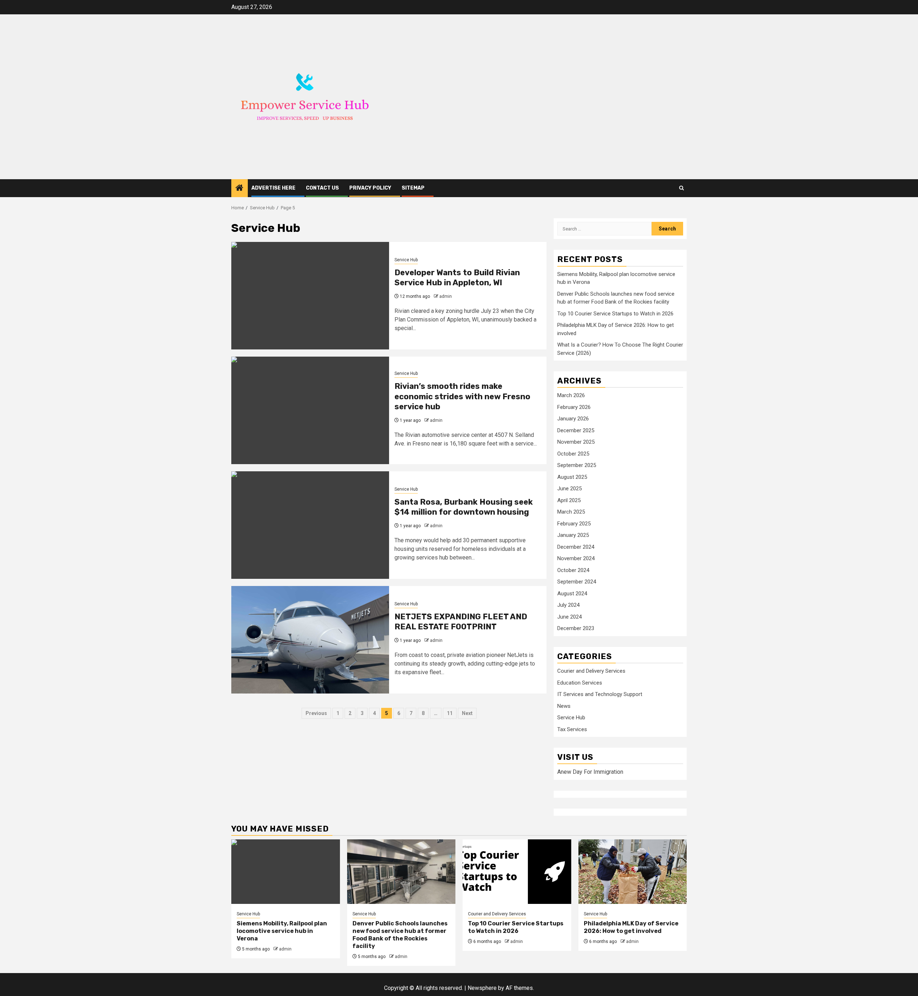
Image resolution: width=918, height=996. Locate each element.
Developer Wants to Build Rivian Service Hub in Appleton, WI (457, 278)
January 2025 (573, 535)
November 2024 (576, 558)
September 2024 (576, 581)
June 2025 (569, 488)
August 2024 (572, 593)
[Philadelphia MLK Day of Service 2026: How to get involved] (632, 871)
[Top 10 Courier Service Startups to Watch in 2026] (517, 871)
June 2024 (569, 617)
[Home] (239, 189)
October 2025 (573, 454)
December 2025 (575, 430)
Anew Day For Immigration (590, 771)
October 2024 (573, 570)
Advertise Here (273, 188)
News (564, 706)
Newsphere (482, 988)
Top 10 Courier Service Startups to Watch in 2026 (615, 313)
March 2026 (571, 395)
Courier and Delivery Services (591, 671)
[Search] (681, 188)
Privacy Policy (370, 188)
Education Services (579, 683)
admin (445, 296)
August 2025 (572, 477)
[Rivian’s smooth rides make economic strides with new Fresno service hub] (310, 410)
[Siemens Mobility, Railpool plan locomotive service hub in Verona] (285, 871)
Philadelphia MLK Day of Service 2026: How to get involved (631, 927)
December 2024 (575, 547)
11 (450, 713)
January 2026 (573, 418)
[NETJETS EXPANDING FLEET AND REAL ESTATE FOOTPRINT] (310, 640)
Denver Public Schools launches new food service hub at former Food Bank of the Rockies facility (400, 934)
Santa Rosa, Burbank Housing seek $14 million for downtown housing (463, 507)
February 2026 (574, 407)
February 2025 (574, 523)
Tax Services (572, 729)
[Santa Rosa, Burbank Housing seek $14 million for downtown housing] (310, 525)
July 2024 (568, 605)
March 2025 (571, 512)
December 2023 (575, 628)
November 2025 (576, 442)
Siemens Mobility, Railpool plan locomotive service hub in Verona (282, 931)
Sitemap (413, 188)
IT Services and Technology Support (599, 694)
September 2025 (576, 465)
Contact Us (322, 188)
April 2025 (569, 500)
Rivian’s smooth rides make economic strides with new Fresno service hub (462, 396)
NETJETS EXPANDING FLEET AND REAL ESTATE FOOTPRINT (460, 622)
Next (467, 713)
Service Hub (406, 259)
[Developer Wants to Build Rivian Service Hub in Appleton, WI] (310, 295)
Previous (316, 713)
